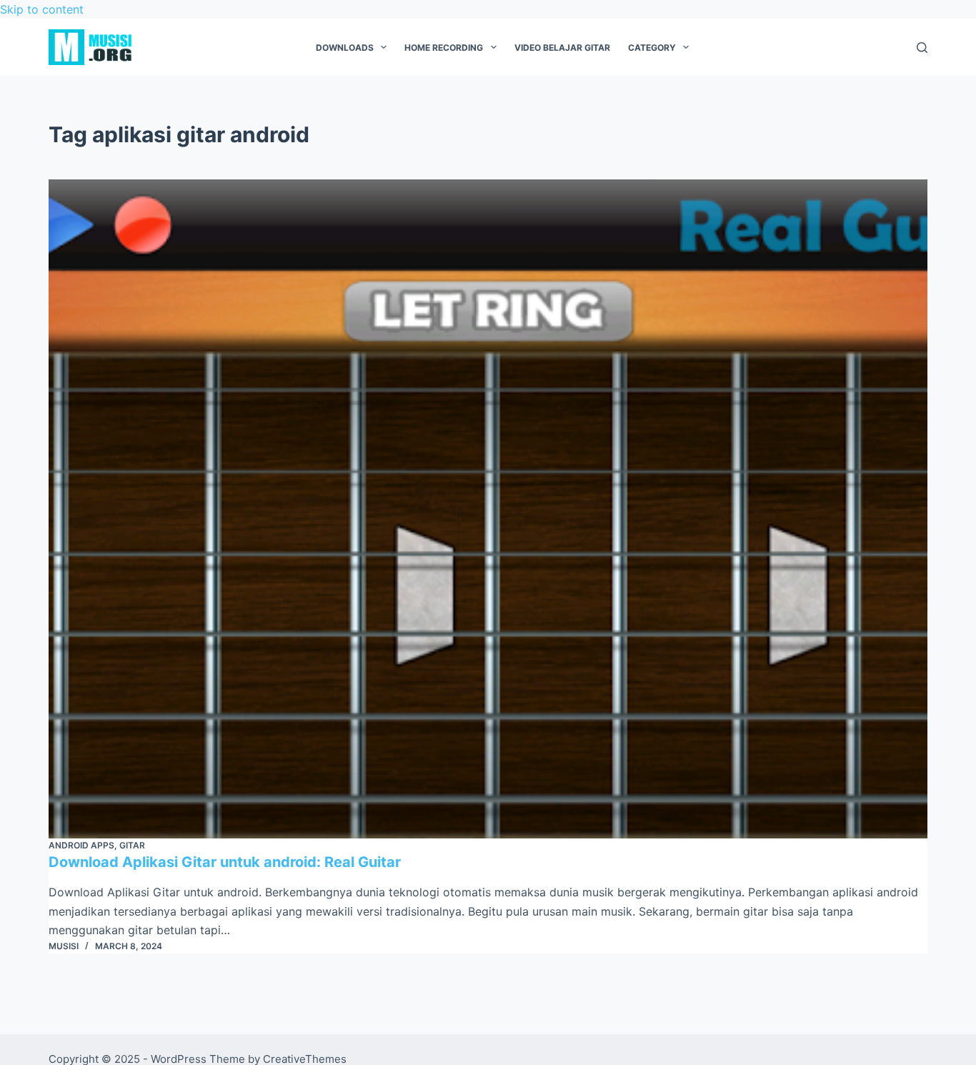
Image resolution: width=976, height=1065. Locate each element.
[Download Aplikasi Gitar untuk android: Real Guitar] (488, 508)
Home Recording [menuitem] (443, 47)
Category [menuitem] (652, 47)
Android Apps (81, 845)
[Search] (922, 47)
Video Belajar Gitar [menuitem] (562, 47)
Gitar (132, 845)
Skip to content (42, 9)
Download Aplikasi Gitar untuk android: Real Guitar (225, 862)
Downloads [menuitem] (345, 47)
